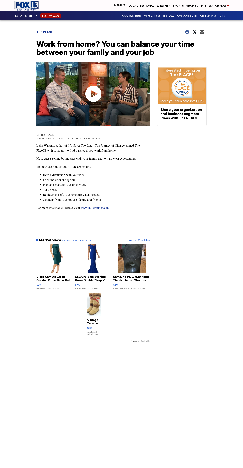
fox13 (26, 16)
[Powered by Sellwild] (145, 341)
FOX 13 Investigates (131, 16)
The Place (44, 32)
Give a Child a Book (187, 16)
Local (133, 5)
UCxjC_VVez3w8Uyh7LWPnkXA (31, 16)
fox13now (22, 16)
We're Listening (152, 16)
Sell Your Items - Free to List (76, 241)
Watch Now (218, 5)
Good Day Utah (208, 16)
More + (223, 16)
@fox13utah (37, 16)
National (147, 5)
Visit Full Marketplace (139, 240)
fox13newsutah (17, 16)
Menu (118, 5)
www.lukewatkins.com (95, 208)
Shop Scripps (196, 5)
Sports (178, 5)
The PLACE (168, 16)
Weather (163, 5)
